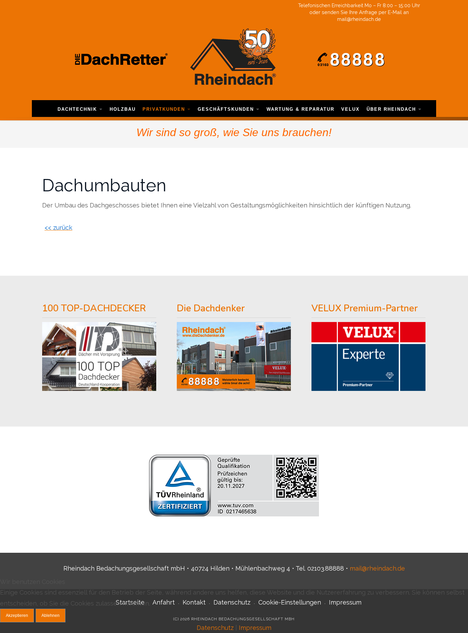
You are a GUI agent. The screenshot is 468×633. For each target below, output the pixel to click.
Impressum (255, 627)
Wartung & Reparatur (300, 109)
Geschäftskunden (226, 109)
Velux (350, 109)
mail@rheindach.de (377, 568)
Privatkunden (164, 109)
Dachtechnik (77, 109)
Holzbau (123, 109)
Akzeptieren (17, 615)
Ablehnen (50, 615)
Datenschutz (215, 627)
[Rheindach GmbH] (234, 59)
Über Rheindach (391, 109)
